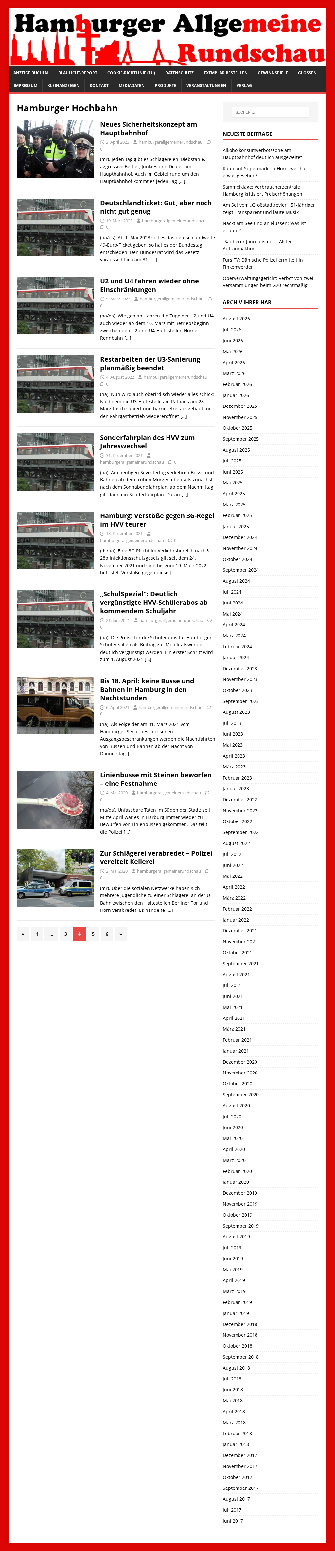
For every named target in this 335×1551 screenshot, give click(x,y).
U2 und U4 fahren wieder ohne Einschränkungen (149, 285)
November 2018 (240, 1335)
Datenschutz (179, 73)
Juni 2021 (233, 996)
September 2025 (241, 439)
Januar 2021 (236, 1051)
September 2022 (241, 832)
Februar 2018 (237, 1433)
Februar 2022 (237, 909)
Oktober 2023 (237, 690)
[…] (181, 181)
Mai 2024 (233, 614)
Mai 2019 (233, 1269)
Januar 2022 (236, 920)
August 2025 (236, 450)
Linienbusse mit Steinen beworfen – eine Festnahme (156, 779)
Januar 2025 (236, 526)
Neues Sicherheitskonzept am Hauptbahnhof (148, 128)
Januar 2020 (236, 1182)
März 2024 (234, 635)
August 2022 (236, 843)
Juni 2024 (233, 603)
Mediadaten (132, 85)
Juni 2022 (233, 865)
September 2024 (241, 570)
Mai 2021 (233, 1007)
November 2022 (240, 810)
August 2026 (236, 319)
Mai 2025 (233, 482)
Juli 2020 (232, 1116)
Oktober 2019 (237, 1215)
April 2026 (234, 362)
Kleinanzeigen (63, 85)
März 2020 (234, 1160)
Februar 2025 (237, 515)
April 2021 (234, 1018)
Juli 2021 (232, 985)
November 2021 (240, 941)
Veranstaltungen (206, 85)
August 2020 (236, 1105)
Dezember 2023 (240, 668)
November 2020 (240, 1073)
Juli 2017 (232, 1510)
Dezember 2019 (240, 1193)
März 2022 (234, 898)
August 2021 (236, 974)
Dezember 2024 (240, 537)
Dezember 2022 (240, 799)
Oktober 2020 (237, 1083)
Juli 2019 (232, 1247)
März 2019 (234, 1291)
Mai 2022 (233, 876)
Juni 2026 (233, 340)
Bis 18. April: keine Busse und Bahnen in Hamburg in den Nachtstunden (147, 689)
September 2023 (241, 701)
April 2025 (234, 493)
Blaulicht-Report (77, 73)
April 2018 (234, 1411)
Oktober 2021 (237, 952)
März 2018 (234, 1422)
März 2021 (234, 1029)
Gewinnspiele (273, 73)
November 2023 (240, 679)
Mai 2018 (233, 1401)
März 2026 (234, 373)
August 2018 (236, 1368)
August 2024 (236, 581)
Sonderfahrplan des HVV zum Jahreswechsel (147, 441)
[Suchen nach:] (271, 112)
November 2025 (240, 417)
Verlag (244, 85)
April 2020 (234, 1149)
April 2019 (234, 1280)
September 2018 (241, 1357)
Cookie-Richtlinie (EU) (131, 73)
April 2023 (234, 756)
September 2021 (241, 963)
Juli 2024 (232, 592)
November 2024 (240, 548)
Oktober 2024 (237, 559)
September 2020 (241, 1094)
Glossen (307, 73)
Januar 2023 (236, 788)
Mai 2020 (233, 1138)
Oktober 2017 (237, 1477)
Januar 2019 (236, 1313)
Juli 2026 (232, 329)
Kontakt (99, 85)
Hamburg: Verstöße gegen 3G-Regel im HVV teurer (157, 520)
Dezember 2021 (240, 931)
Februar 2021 (237, 1040)
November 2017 (240, 1466)
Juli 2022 (232, 854)
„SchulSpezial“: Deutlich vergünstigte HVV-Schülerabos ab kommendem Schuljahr (154, 602)
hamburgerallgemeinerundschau (171, 142)
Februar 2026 (237, 384)
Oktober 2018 (237, 1346)
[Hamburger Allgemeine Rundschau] (168, 62)
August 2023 (236, 712)
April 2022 (234, 887)
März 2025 (234, 504)
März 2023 (234, 767)
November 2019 (240, 1204)
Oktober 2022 (237, 821)
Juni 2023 (233, 734)
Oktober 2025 (237, 428)
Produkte (165, 85)
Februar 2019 (237, 1302)
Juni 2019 (233, 1258)
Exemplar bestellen (226, 73)
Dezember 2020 (240, 1062)
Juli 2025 (232, 461)
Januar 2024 (236, 657)
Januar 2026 (236, 395)
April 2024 (234, 625)
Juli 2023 (232, 723)
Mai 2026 (233, 351)
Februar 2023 (237, 778)
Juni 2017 (233, 1521)
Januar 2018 (236, 1444)
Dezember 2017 (240, 1455)
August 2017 (236, 1499)
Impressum (25, 85)
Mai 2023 (233, 745)
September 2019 (241, 1226)
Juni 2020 (233, 1127)
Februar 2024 (237, 646)
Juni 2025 (233, 472)
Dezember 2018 (240, 1324)
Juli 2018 (232, 1379)
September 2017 (241, 1488)
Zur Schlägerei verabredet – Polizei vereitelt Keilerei (156, 857)
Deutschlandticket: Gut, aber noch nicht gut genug (156, 207)
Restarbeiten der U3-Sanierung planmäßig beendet (150, 363)
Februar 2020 (237, 1171)
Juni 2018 (233, 1389)
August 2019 (236, 1237)
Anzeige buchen (30, 73)
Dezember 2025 (240, 406)
